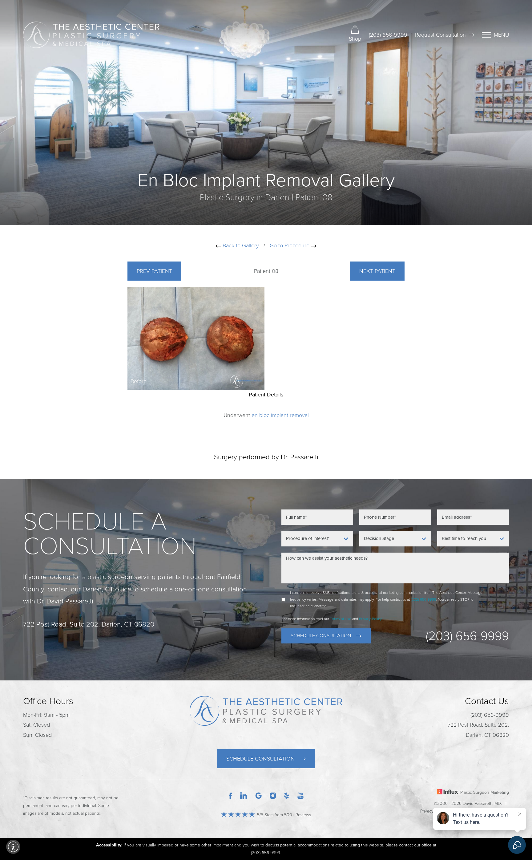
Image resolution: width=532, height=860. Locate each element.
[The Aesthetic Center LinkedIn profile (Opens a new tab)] (243, 795)
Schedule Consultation (321, 636)
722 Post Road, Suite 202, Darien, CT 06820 (478, 729)
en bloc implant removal (280, 415)
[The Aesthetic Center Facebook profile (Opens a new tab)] (230, 795)
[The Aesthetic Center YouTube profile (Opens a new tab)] (300, 795)
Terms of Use (340, 619)
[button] (13, 847)
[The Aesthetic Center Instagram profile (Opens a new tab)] (273, 795)
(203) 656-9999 (388, 34)
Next (377, 271)
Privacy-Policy (370, 619)
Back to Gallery (240, 245)
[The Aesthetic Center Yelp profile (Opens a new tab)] (286, 795)
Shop (355, 38)
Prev (154, 271)
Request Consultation (440, 34)
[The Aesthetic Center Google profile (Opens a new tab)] (258, 795)
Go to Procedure (290, 245)
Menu (501, 34)
